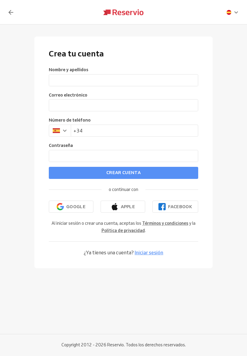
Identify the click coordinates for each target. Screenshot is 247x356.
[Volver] (10, 12)
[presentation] (232, 12)
